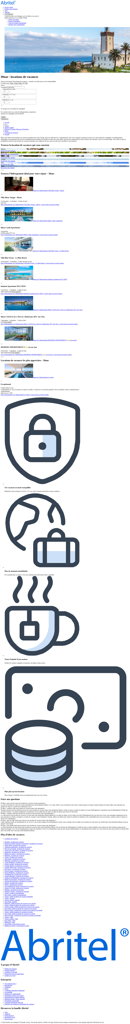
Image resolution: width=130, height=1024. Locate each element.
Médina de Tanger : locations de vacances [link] (17, 854)
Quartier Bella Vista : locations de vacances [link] (18, 867)
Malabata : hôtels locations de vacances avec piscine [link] (20, 903)
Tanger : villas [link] (9, 917)
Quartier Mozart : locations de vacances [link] (16, 866)
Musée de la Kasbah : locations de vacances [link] (18, 879)
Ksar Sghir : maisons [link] (11, 902)
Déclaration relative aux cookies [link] (14, 995)
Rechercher (5, 119)
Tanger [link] (7, 126)
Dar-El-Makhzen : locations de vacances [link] (17, 872)
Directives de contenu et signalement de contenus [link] (19, 1004)
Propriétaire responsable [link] (12, 1001)
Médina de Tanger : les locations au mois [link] (17, 926)
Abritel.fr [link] (7, 1014)
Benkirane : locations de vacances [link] (15, 852)
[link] (24, 25)
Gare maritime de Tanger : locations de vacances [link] (19, 886)
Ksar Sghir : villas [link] (10, 920)
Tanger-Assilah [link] (9, 127)
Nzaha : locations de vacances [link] (14, 884)
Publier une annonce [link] (11, 969)
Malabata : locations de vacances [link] (14, 855)
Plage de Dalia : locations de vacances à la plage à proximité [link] (23, 915)
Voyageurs (4, 87)
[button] (65, 834)
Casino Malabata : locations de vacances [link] (17, 862)
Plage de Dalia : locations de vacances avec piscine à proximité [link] (23, 910)
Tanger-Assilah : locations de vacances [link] (16, 864)
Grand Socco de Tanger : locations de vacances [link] (19, 850)
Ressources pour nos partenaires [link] (14, 974)
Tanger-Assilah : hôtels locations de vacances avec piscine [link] (22, 907)
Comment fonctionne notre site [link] (14, 1002)
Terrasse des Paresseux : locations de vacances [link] (18, 881)
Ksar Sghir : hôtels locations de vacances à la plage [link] (20, 914)
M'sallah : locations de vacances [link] (14, 842)
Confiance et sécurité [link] (11, 972)
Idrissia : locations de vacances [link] (14, 883)
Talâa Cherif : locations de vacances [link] (15, 845)
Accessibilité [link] (8, 992)
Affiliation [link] (8, 987)
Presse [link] (6, 989)
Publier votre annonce (11, 9)
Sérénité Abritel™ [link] (10, 970)
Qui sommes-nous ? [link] (10, 983)
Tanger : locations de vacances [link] (14, 857)
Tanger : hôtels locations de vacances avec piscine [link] (19, 905)
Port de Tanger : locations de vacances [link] (16, 871)
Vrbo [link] (6, 1012)
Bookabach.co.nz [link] (10, 1017)
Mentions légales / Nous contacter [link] (15, 999)
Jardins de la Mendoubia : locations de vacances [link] (19, 878)
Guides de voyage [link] (10, 975)
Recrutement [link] (8, 985)
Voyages (7, 12)
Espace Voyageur (13, 19)
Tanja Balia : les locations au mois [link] (15, 924)
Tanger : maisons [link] (10, 898)
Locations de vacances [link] (11, 132)
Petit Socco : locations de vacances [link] (15, 869)
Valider (3, 117)
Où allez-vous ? (5, 83)
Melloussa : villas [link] (10, 922)
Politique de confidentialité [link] (13, 994)
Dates (2, 85)
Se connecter (9, 14)
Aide (6, 10)
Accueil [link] (7, 122)
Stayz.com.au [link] (9, 1019)
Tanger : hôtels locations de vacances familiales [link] (19, 896)
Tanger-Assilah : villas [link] (11, 919)
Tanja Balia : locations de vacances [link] (15, 859)
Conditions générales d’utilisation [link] (15, 990)
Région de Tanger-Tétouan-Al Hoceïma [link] (17, 129)
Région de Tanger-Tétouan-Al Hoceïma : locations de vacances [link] (24, 843)
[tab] (11, 838)
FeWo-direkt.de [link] (9, 1015)
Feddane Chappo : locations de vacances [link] (17, 891)
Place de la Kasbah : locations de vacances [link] (17, 849)
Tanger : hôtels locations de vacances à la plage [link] (19, 912)
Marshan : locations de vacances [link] (14, 890)
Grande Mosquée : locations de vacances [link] (17, 876)
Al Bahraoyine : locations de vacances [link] (16, 874)
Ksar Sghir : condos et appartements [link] (15, 895)
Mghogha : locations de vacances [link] (14, 861)
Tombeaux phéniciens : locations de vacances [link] (18, 847)
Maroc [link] (6, 131)
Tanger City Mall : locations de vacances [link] (17, 888)
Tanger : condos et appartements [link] (14, 893)
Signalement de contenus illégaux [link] (15, 997)
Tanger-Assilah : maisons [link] (12, 900)
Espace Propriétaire (14, 21)
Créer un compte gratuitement (17, 23)
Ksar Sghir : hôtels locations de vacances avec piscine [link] (21, 908)
